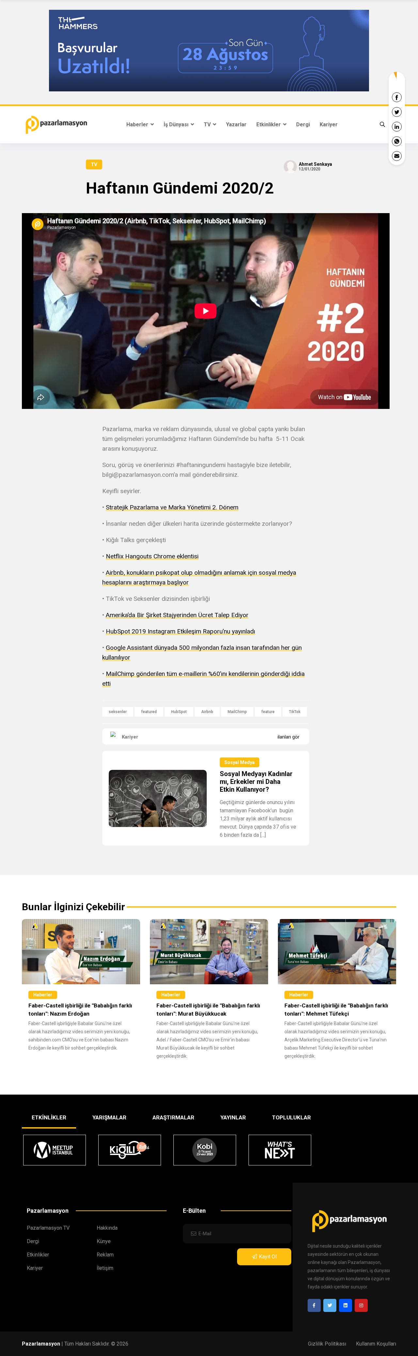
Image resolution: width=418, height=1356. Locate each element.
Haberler (138, 124)
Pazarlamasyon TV (48, 1228)
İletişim (105, 1268)
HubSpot (179, 711)
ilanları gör (288, 737)
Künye (104, 1241)
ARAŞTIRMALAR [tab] (173, 1117)
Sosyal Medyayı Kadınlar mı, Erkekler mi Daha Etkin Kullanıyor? (256, 781)
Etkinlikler (269, 124)
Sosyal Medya (239, 762)
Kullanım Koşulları (376, 1344)
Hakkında (107, 1228)
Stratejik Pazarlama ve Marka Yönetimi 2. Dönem (172, 507)
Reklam (105, 1255)
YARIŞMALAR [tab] (109, 1117)
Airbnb (207, 711)
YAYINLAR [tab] (233, 1117)
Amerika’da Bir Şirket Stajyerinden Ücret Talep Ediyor (177, 615)
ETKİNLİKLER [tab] (49, 1117)
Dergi (303, 124)
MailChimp (237, 711)
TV (208, 124)
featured (149, 711)
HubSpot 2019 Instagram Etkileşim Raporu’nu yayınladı (180, 631)
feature (268, 711)
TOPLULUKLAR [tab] (291, 1117)
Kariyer (329, 124)
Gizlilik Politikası (327, 1344)
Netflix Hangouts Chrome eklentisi (152, 556)
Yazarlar (236, 124)
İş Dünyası (177, 124)
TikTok (294, 711)
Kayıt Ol (268, 1257)
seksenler (118, 711)
